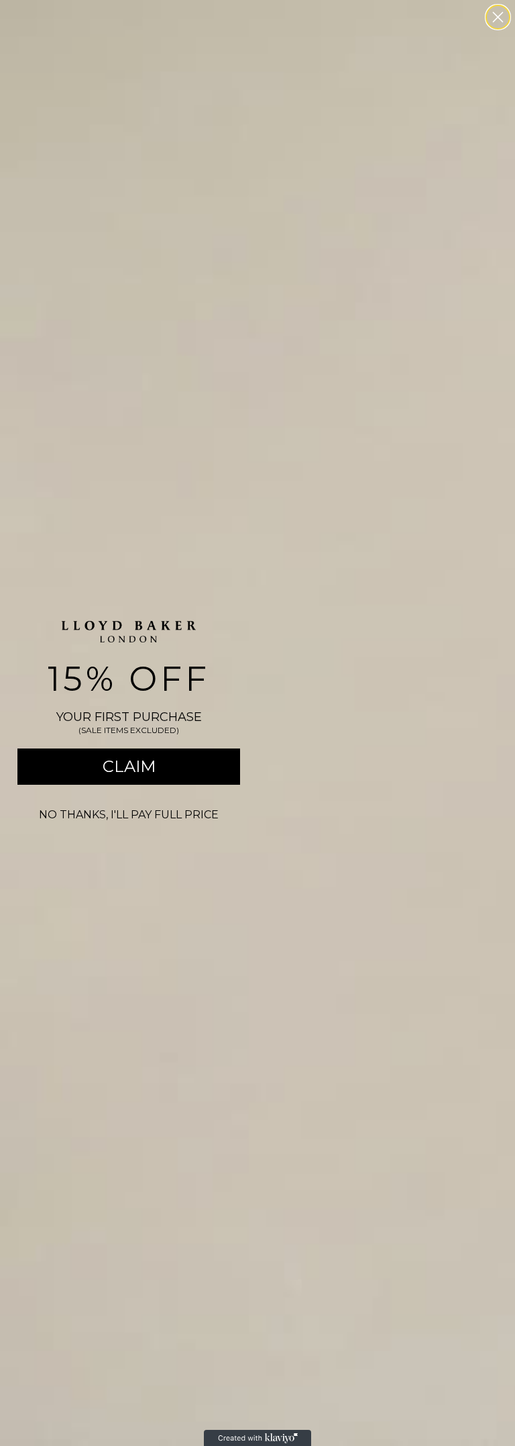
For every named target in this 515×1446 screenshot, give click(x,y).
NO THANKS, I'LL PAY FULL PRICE (129, 814)
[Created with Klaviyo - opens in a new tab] (257, 1438)
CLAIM (129, 766)
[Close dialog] (498, 17)
